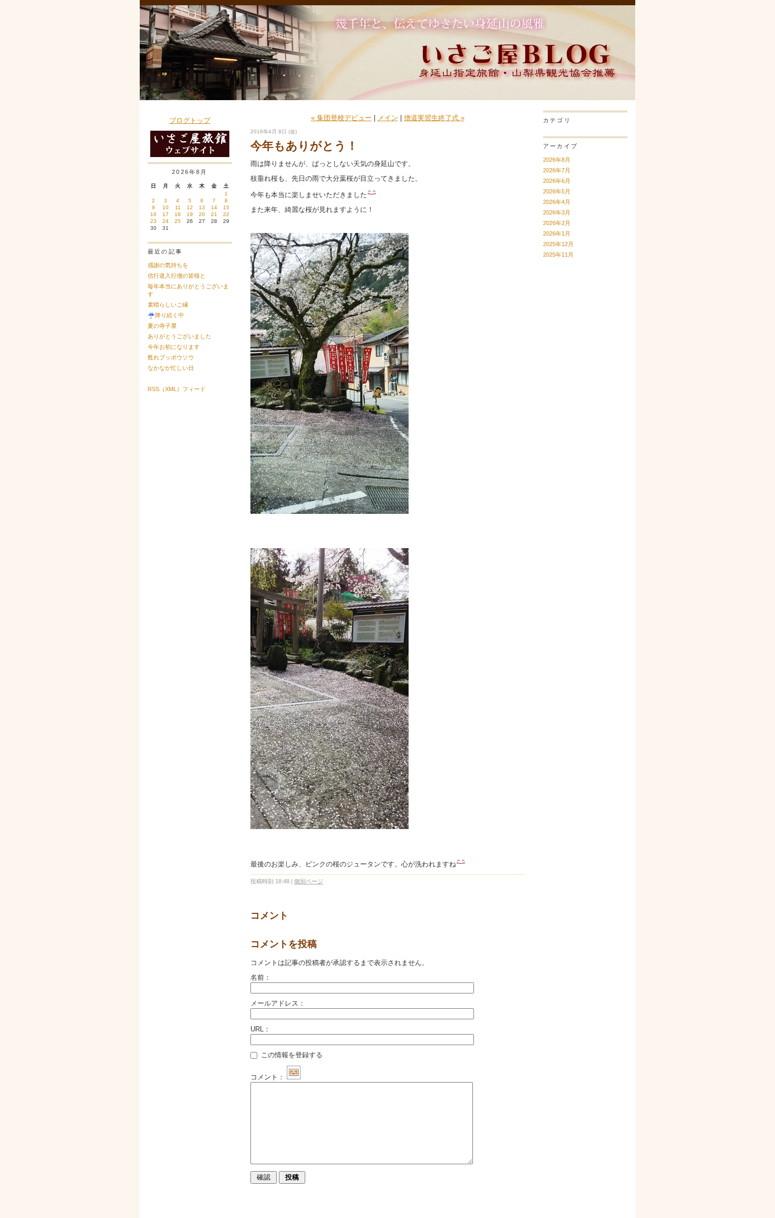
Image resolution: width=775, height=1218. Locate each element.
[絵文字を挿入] (294, 1077)
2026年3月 (556, 212)
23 (153, 221)
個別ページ (308, 881)
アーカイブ (560, 146)
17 (165, 214)
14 (214, 207)
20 (202, 214)
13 (202, 207)
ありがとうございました (179, 336)
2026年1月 (556, 233)
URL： (260, 1029)
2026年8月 (556, 160)
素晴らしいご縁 (168, 304)
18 (178, 214)
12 (190, 207)
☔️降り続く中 (166, 315)
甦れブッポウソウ (171, 357)
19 (190, 214)
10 (165, 207)
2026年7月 (556, 170)
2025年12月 (558, 244)
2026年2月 (556, 223)
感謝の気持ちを (168, 265)
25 (178, 221)
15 (226, 207)
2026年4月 (556, 202)
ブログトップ (189, 120)
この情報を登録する (291, 1055)
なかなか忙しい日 (171, 368)
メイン (387, 118)
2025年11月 (558, 254)
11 (178, 207)
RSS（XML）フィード (177, 389)
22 (226, 214)
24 (165, 221)
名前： (260, 977)
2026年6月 (556, 181)
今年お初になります (174, 347)
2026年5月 (556, 191)
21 (214, 214)
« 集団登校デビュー (341, 118)
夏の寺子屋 (162, 326)
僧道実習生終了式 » (434, 118)
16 (153, 214)
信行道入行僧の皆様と (177, 275)
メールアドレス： (277, 1003)
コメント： (267, 1077)
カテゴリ (557, 120)
